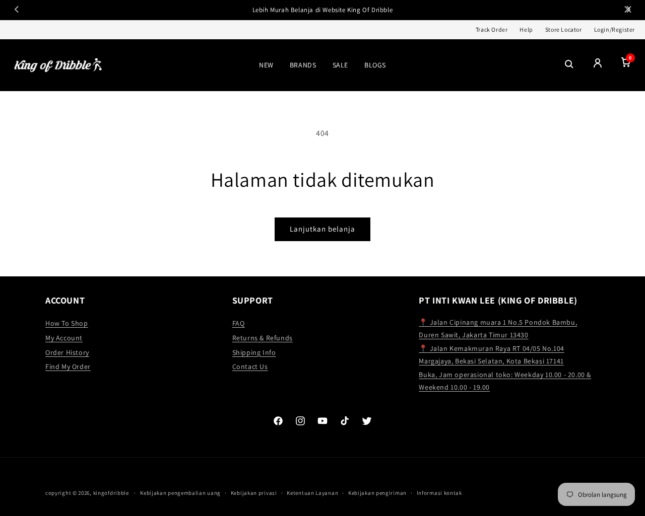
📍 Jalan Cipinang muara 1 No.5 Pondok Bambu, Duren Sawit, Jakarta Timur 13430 (498, 328)
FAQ (238, 323)
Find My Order (68, 366)
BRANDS (303, 64)
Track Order (492, 29)
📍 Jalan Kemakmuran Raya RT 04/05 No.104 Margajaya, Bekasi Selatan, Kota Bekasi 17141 (491, 354)
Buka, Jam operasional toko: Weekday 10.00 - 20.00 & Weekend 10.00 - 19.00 (505, 381)
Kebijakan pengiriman (377, 492)
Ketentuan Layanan (312, 492)
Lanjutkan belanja (322, 229)
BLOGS (375, 64)
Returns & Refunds (262, 337)
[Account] (598, 65)
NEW (266, 64)
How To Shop (66, 323)
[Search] (569, 65)
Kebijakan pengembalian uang (180, 492)
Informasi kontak (439, 492)
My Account (64, 337)
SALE (340, 64)
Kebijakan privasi (254, 492)
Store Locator (563, 29)
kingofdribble (111, 492)
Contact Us (250, 366)
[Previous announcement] (17, 10)
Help (526, 29)
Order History (67, 352)
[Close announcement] (628, 10)
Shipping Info (254, 352)
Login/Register (614, 29)
